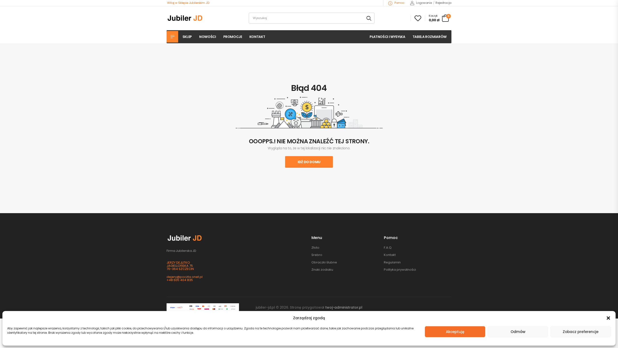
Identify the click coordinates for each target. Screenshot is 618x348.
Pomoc (399, 3)
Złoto (315, 247)
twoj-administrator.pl (343, 307)
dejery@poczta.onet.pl (185, 277)
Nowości (207, 36)
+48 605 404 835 (180, 280)
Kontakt (257, 36)
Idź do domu (309, 162)
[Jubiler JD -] (185, 18)
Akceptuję (455, 331)
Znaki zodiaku (322, 269)
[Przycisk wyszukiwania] (369, 18)
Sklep (187, 36)
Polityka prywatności (400, 269)
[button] (608, 318)
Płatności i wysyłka (387, 36)
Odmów (518, 331)
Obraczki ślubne (324, 262)
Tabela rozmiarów (430, 36)
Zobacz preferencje (580, 331)
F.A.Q (388, 247)
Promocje (232, 36)
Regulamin (392, 262)
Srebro (316, 255)
